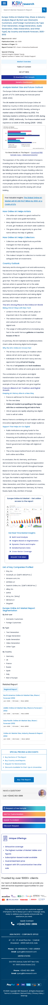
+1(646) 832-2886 (15, 796)
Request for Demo (18, 557)
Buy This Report (24, 779)
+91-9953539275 (21, 949)
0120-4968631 (34, 949)
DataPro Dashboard (24, 82)
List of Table (24, 72)
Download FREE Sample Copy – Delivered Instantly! (26, 153)
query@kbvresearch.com (27, 952)
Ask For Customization (13, 814)
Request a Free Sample (15, 808)
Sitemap (24, 996)
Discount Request (11, 826)
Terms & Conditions (12, 993)
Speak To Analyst (11, 820)
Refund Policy (26, 993)
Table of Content (24, 67)
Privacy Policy (38, 993)
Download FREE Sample (24, 77)
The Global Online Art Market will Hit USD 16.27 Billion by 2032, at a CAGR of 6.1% (23, 201)
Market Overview (24, 62)
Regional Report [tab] (10, 689)
